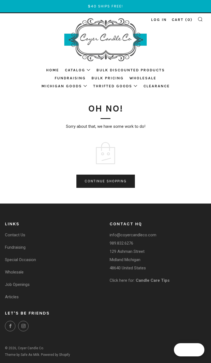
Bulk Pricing (107, 78)
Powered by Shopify (55, 355)
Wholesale (142, 78)
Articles (12, 296)
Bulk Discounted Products (130, 70)
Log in (159, 19)
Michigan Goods (61, 86)
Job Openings (17, 284)
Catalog (75, 70)
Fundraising (70, 78)
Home (52, 70)
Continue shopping (106, 181)
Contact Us (15, 234)
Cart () (182, 19)
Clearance (156, 86)
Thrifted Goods (112, 86)
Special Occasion (20, 259)
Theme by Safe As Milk (22, 355)
